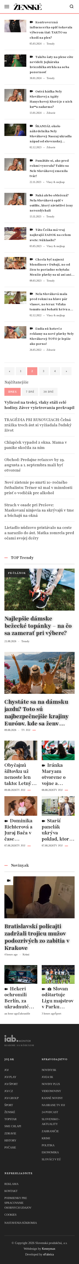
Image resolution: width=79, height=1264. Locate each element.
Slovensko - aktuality (51, 1122)
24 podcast (50, 1112)
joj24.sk (47, 1077)
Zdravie (10, 1133)
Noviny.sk (49, 1070)
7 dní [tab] (30, 391)
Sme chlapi (12, 1126)
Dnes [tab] (12, 391)
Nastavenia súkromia (20, 1222)
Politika (48, 1145)
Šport (8, 1105)
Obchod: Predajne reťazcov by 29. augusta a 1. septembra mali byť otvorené (34, 465)
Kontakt (11, 1191)
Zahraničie (50, 1131)
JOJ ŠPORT (11, 1084)
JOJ (6, 1070)
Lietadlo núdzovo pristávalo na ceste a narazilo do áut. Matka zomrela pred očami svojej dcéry (39, 533)
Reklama (11, 1184)
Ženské (9, 1112)
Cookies (10, 1214)
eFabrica (48, 1254)
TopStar (10, 1119)
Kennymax (48, 1248)
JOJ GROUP (11, 1098)
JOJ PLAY (10, 1077)
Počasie (10, 1147)
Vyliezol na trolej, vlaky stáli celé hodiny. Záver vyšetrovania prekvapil (39, 405)
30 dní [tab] (48, 391)
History (10, 1140)
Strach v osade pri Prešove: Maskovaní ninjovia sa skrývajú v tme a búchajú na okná (39, 510)
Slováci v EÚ (51, 1159)
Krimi (46, 1138)
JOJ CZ (8, 1091)
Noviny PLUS (51, 1084)
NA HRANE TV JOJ (53, 1105)
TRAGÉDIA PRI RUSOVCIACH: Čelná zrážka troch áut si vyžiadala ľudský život (38, 425)
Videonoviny (51, 1091)
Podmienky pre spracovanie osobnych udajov (17, 1202)
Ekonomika (50, 1152)
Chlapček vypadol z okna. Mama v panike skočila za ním (35, 445)
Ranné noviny (52, 1098)
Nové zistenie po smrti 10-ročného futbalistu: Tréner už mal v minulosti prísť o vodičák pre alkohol (38, 487)
